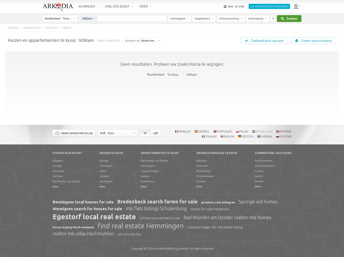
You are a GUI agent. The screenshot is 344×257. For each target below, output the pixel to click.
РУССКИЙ (285, 136)
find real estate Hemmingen (141, 226)
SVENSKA (266, 136)
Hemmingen (148, 165)
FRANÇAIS (185, 131)
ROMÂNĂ (285, 131)
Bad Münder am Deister (66, 181)
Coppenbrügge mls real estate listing (215, 227)
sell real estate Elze (129, 234)
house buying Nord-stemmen (73, 227)
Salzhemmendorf (265, 165)
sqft (155, 133)
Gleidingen (106, 165)
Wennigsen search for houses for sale (87, 208)
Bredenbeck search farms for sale (157, 201)
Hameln (259, 181)
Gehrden (58, 176)
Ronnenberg (203, 171)
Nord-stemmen (264, 160)
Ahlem (103, 171)
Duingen (201, 181)
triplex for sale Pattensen (210, 209)
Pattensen (58, 171)
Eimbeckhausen (205, 176)
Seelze (259, 176)
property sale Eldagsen (218, 202)
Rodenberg (147, 181)
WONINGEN (86, 6)
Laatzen (145, 176)
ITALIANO (211, 136)
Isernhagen (106, 181)
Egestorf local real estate (94, 217)
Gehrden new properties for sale (160, 218)
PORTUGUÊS (224, 131)
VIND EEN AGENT (117, 6)
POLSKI (243, 131)
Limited (171, 248)
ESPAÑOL (204, 131)
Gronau (259, 171)
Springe (57, 165)
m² (145, 133)
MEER (144, 6)
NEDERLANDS (264, 131)
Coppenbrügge (150, 171)
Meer (56, 186)
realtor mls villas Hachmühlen (83, 233)
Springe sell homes (258, 201)
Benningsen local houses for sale (83, 202)
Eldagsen (58, 160)
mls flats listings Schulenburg (156, 208)
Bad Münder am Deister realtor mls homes (227, 217)
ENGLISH (229, 136)
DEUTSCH (247, 136)
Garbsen (104, 176)
